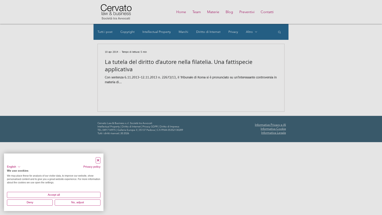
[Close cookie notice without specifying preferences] (98, 160)
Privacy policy (91, 166)
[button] (13, 166)
